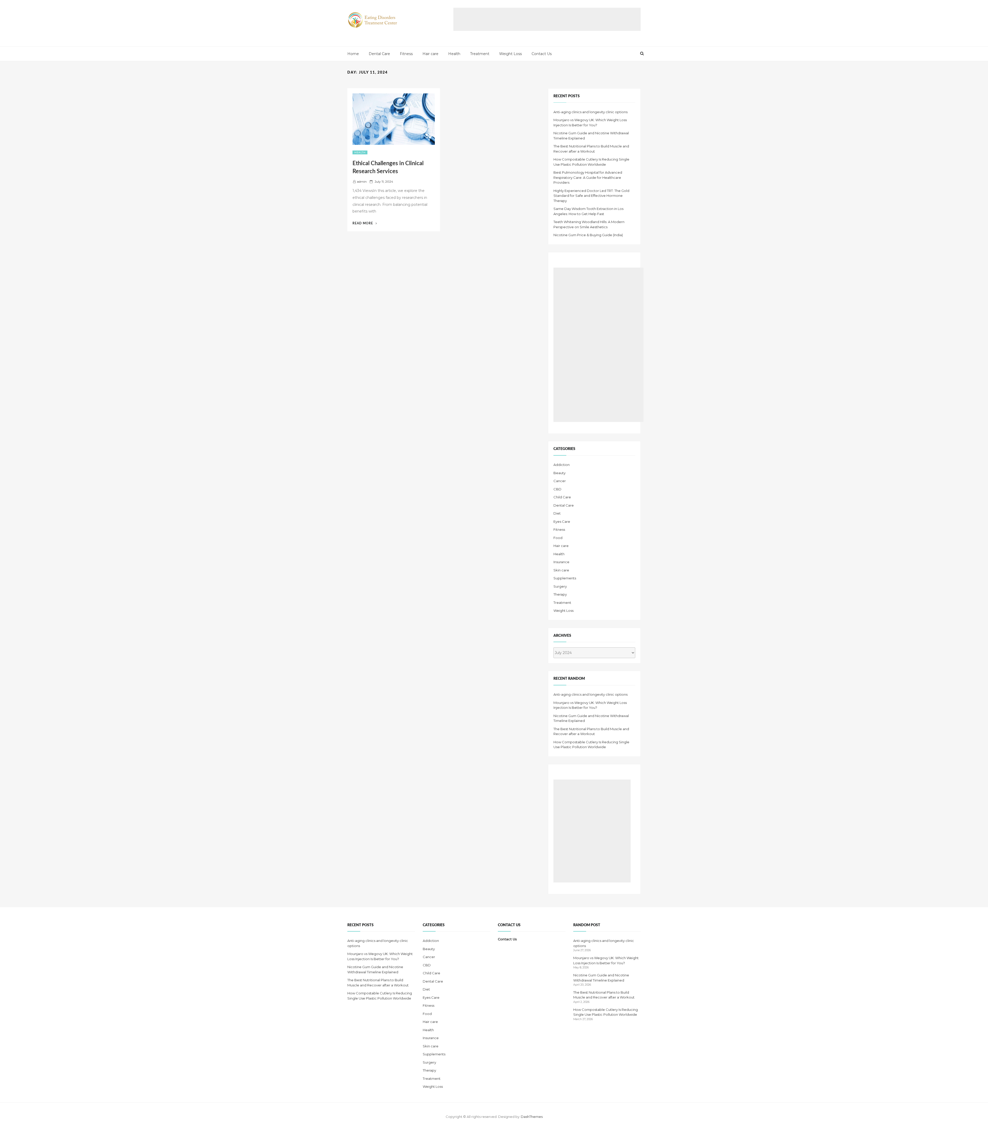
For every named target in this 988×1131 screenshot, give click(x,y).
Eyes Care (561, 521)
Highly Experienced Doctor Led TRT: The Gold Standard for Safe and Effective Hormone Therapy (591, 196)
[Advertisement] (547, 19)
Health (454, 53)
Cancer (559, 481)
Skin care (561, 570)
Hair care (430, 53)
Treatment (479, 53)
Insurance (561, 562)
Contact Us (542, 53)
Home (353, 53)
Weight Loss (510, 53)
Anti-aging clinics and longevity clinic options (590, 112)
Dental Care (379, 53)
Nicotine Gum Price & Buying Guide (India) (588, 235)
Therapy (560, 594)
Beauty (559, 473)
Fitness (406, 53)
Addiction (561, 465)
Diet (557, 513)
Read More (364, 223)
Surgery (560, 586)
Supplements (564, 578)
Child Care (562, 497)
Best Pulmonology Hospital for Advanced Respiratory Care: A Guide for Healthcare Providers (587, 177)
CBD (557, 489)
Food (557, 538)
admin (362, 181)
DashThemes (532, 1117)
